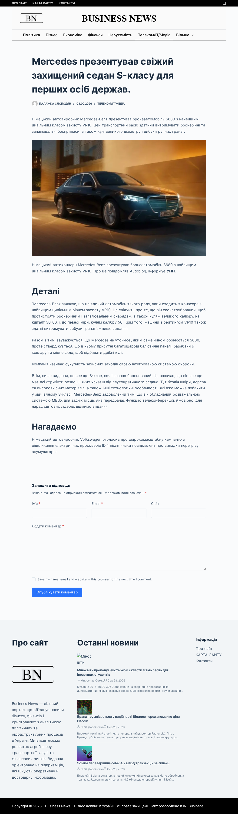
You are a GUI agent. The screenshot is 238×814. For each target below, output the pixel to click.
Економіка (72, 35)
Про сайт (19, 3)
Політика (31, 35)
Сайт (155, 503)
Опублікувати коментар (57, 592)
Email (97, 503)
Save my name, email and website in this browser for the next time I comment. (95, 579)
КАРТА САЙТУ (43, 3)
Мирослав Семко (92, 680)
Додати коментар (48, 526)
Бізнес (51, 35)
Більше (182, 35)
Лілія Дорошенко (92, 727)
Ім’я (36, 503)
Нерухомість (120, 35)
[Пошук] (224, 3)
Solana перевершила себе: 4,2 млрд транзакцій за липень (123, 763)
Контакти (67, 3)
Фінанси (95, 35)
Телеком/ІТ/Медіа (154, 35)
